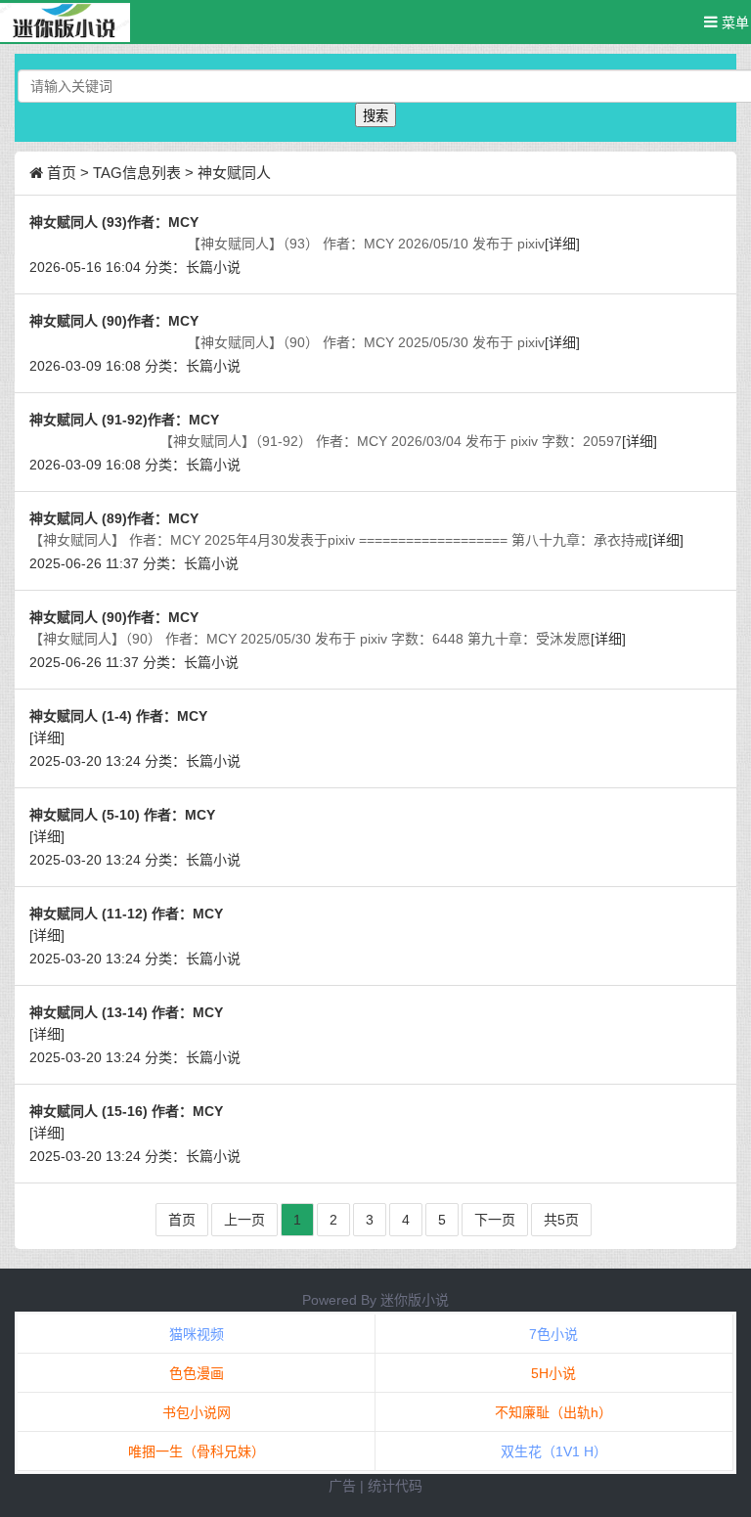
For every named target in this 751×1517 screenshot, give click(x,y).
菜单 (733, 22)
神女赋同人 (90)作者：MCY (114, 321)
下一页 (494, 1219)
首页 (61, 172)
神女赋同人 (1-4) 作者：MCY (118, 716)
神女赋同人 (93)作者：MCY (114, 222)
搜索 (375, 116)
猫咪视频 (196, 1334)
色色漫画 (196, 1373)
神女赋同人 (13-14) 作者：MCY (126, 1012)
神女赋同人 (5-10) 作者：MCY (122, 815)
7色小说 (553, 1334)
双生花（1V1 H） (554, 1451)
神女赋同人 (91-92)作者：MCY (124, 419)
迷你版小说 (414, 1300)
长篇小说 (213, 267)
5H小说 (553, 1373)
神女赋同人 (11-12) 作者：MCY (126, 913)
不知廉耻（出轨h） (553, 1412)
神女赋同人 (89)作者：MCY (114, 518)
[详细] (562, 243)
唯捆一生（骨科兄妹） (196, 1451)
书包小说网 (196, 1412)
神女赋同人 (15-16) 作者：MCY (126, 1111)
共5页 (561, 1219)
